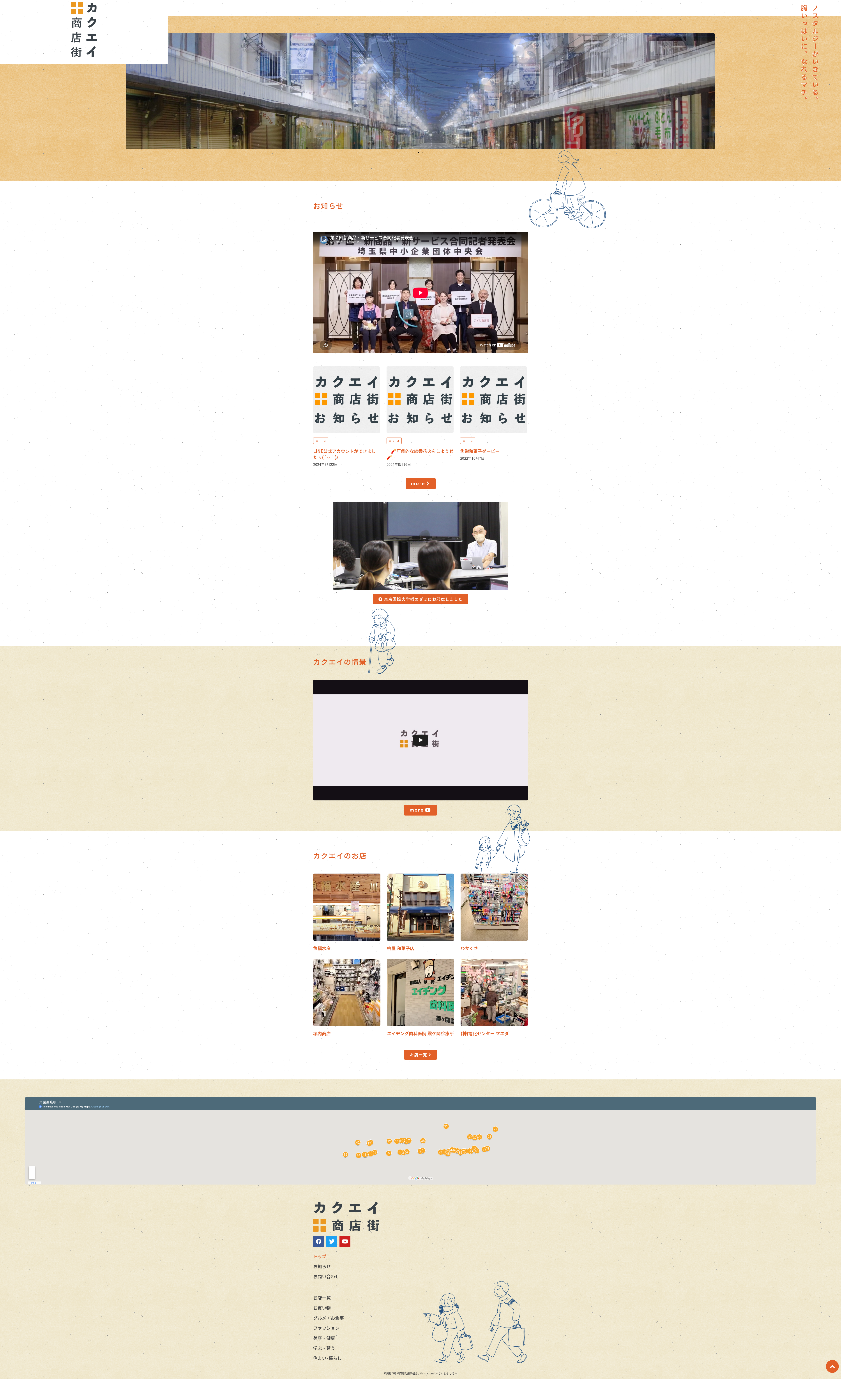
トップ (319, 1256)
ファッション (326, 1328)
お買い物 (322, 1308)
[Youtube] (344, 1241)
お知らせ (322, 1266)
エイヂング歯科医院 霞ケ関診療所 (420, 1033)
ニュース (321, 441)
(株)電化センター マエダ (485, 1033)
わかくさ (469, 948)
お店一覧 (322, 1297)
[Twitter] (331, 1241)
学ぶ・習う (324, 1348)
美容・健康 (324, 1338)
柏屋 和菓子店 (400, 948)
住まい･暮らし (327, 1358)
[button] (418, 152)
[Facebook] (318, 1241)
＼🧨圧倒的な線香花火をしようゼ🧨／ (420, 454)
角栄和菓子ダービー (480, 451)
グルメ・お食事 (328, 1318)
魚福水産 (322, 948)
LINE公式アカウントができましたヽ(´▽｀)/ (344, 454)
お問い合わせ (326, 1276)
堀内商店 (322, 1033)
